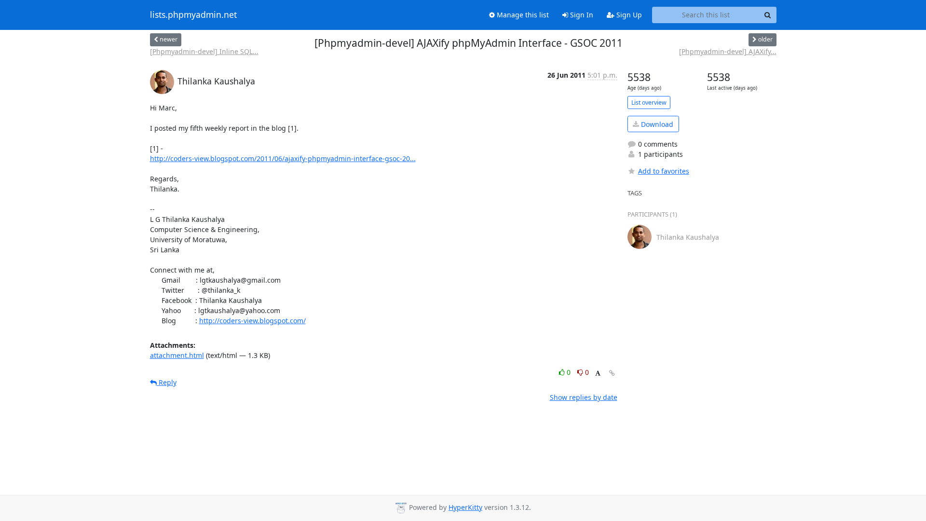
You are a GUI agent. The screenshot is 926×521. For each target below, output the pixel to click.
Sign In (580, 14)
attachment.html (177, 355)
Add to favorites (663, 171)
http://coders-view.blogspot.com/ (252, 320)
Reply (167, 382)
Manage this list (522, 14)
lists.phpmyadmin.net (193, 15)
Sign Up (628, 14)
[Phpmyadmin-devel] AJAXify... (727, 51)
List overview (649, 102)
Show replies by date (583, 397)
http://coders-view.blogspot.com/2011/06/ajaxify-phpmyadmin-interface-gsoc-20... (283, 158)
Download (656, 124)
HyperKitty (465, 507)
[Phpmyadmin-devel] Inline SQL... (204, 51)
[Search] (767, 15)
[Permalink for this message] (612, 373)
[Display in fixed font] (597, 373)
